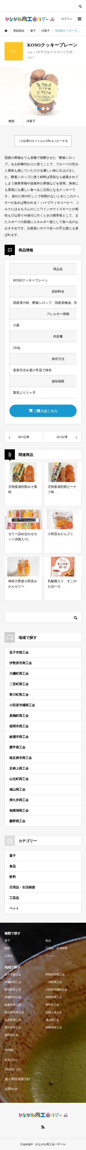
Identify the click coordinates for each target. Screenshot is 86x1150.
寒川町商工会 (19, 694)
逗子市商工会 (19, 652)
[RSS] (43, 1127)
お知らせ (11, 1060)
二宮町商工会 (19, 684)
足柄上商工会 (19, 768)
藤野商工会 (17, 821)
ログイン (66, 18)
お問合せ (11, 1089)
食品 (12, 866)
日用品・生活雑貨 (22, 887)
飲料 (12, 876)
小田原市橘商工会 (22, 705)
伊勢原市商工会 (20, 663)
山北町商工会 (19, 779)
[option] (43, 91)
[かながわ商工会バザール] (30, 19)
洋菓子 (30, 57)
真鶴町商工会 (19, 715)
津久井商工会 (19, 800)
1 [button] (38, 108)
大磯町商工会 (19, 673)
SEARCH (80, 6)
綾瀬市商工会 (19, 736)
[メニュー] (79, 19)
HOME (9, 1050)
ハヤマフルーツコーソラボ (53, 52)
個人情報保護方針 (17, 1079)
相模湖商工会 (19, 810)
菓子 (12, 855)
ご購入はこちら (45, 411)
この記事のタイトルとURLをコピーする (43, 141)
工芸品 (14, 898)
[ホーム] (6, 30)
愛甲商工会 (17, 747)
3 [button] (47, 108)
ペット (14, 908)
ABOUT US (13, 1069)
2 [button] (43, 108)
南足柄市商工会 (20, 758)
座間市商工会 (19, 726)
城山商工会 (17, 789)
